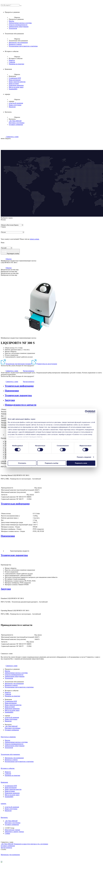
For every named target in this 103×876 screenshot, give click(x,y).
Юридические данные (12, 830)
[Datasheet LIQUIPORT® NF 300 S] (3, 473)
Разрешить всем (81, 463)
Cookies (7, 833)
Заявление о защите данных (14, 831)
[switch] (40, 449)
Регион (3, 220)
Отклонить (22, 463)
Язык (2, 242)
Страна (3, 227)
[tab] (53, 386)
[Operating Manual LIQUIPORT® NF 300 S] (3, 485)
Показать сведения (84, 457)
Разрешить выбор (51, 463)
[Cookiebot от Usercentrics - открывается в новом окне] (86, 411)
